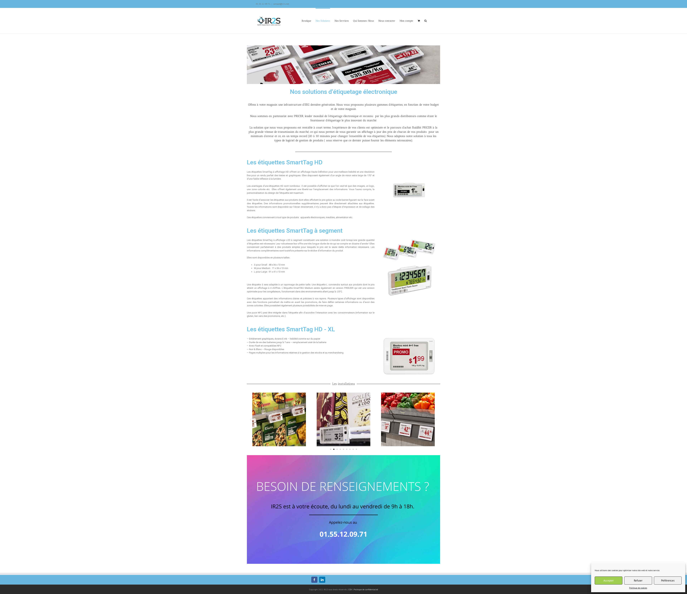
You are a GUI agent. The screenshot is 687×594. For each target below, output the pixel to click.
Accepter (608, 580)
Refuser (638, 580)
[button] (330, 449)
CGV (350, 589)
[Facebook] (314, 580)
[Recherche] (425, 20)
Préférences (667, 580)
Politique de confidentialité (366, 589)
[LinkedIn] (322, 580)
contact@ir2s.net (281, 4)
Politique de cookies (638, 587)
